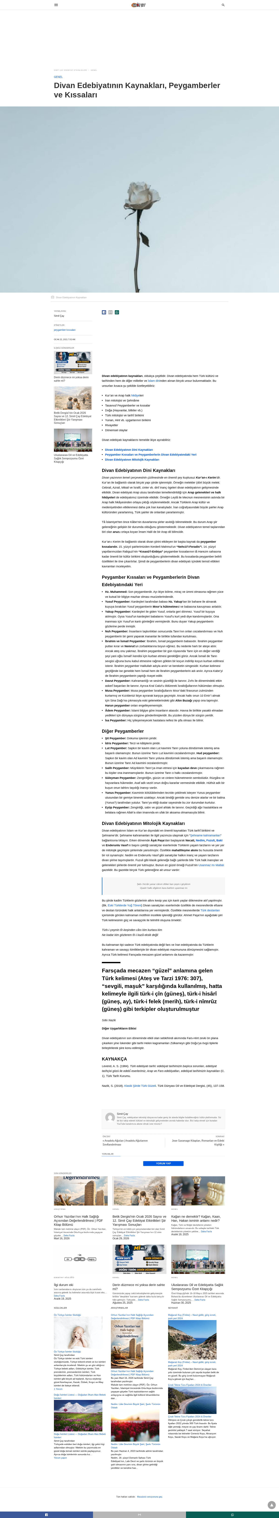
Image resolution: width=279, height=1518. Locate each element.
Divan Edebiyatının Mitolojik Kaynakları (132, 459)
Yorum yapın (60, 1457)
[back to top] (272, 1505)
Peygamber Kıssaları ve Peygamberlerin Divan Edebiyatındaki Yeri (150, 454)
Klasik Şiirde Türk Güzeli (140, 1085)
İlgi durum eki (63, 1285)
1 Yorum (58, 1389)
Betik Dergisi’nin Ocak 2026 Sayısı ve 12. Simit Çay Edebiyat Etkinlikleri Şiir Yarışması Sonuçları (139, 1220)
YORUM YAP (163, 1163)
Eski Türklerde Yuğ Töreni (124, 905)
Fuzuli (210, 840)
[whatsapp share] (117, 312)
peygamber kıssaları (65, 329)
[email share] (110, 312)
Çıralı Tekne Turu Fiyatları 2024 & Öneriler (189, 1416)
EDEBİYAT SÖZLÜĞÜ (64, 1277)
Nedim (200, 840)
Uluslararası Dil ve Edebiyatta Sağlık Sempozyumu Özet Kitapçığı (71, 458)
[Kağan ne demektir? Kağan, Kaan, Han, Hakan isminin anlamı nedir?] (198, 1191)
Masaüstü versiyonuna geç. (150, 1497)
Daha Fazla (69, 1235)
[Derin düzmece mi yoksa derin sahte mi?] (73, 362)
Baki (219, 840)
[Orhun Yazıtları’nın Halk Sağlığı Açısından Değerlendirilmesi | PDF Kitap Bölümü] (81, 1191)
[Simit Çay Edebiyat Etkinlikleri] (139, 4)
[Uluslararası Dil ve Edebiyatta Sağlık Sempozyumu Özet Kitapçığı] (73, 440)
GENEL (94, 70)
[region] (139, 37)
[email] (139, 1515)
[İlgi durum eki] (81, 1259)
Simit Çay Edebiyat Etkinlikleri (70, 70)
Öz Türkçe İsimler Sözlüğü (67, 1351)
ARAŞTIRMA (60, 1209)
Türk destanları (210, 910)
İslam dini (154, 380)
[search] (223, 5)
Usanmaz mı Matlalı (211, 865)
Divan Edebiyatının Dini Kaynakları (129, 449)
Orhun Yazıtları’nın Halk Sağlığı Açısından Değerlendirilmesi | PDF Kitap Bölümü (78, 1220)
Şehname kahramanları (205, 835)
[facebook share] (104, 312)
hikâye (135, 395)
